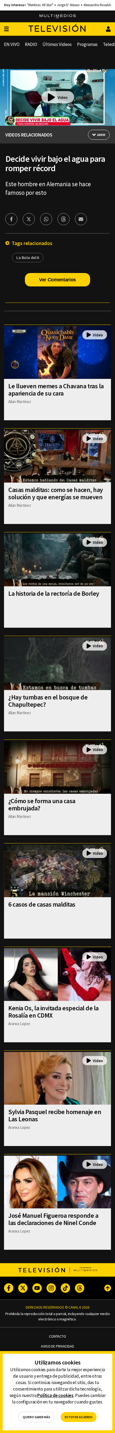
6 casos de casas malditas (41, 904)
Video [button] (62, 97)
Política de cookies (55, 1395)
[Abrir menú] (6, 29)
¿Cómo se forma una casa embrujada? (41, 804)
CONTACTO (57, 1336)
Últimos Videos (57, 44)
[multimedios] (58, 16)
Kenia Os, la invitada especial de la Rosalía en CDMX (53, 1011)
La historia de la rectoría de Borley (53, 593)
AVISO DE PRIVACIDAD (57, 1346)
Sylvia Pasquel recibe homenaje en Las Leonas (54, 1115)
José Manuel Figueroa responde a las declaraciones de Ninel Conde (53, 1219)
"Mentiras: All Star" (40, 5)
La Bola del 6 (27, 257)
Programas (87, 44)
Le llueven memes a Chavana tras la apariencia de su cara (56, 389)
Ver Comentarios (57, 279)
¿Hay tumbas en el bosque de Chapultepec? (47, 701)
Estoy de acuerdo (79, 1417)
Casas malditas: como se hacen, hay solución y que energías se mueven (55, 493)
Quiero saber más (36, 1417)
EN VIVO (12, 44)
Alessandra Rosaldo (97, 5)
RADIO (31, 44)
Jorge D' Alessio (68, 5)
